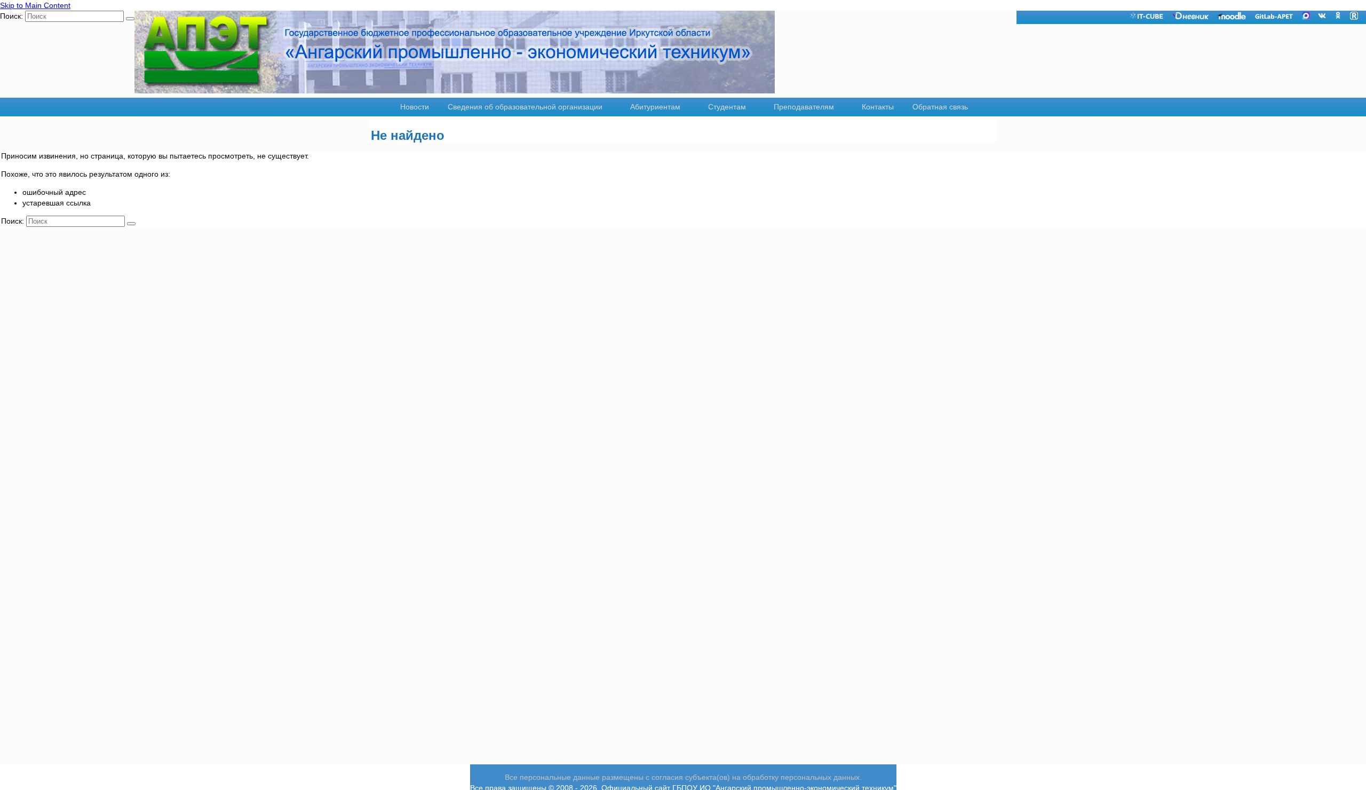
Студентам (727, 106)
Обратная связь (940, 106)
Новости (414, 106)
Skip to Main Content (35, 5)
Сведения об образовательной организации (525, 106)
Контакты (878, 106)
